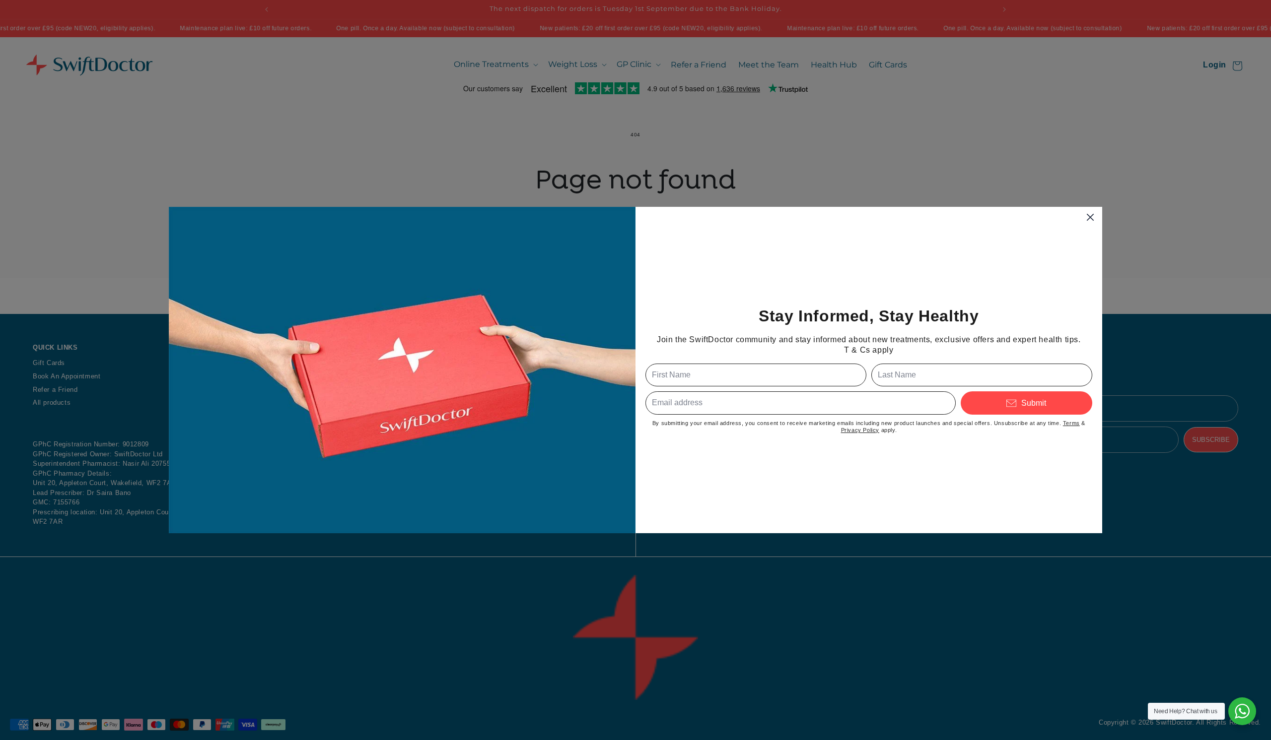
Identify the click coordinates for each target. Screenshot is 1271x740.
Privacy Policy (860, 430)
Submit (1033, 403)
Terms (1071, 423)
